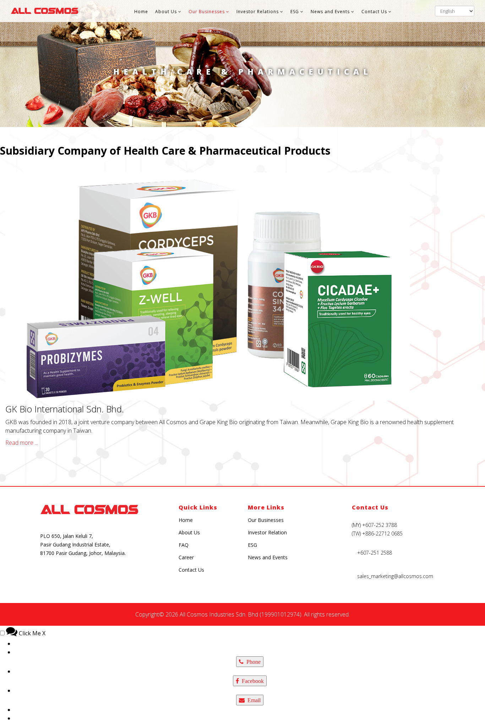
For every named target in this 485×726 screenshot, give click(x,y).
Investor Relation (267, 532)
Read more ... (21, 443)
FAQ (184, 544)
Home (141, 12)
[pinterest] (96, 575)
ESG (294, 12)
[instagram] (46, 575)
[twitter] (113, 575)
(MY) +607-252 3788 (374, 525)
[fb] (63, 575)
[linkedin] (130, 575)
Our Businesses (207, 12)
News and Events (330, 12)
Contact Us (374, 12)
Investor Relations (257, 12)
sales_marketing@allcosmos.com (395, 576)
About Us (166, 12)
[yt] (80, 575)
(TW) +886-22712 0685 (377, 533)
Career (186, 557)
